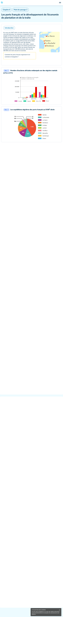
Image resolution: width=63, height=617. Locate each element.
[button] (31, 44)
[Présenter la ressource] (58, 27)
